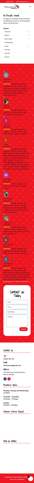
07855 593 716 (8, 359)
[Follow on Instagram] (9, 379)
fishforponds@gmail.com (12, 365)
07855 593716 (9, 1)
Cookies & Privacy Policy (13, 477)
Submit (23, 329)
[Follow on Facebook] (5, 379)
